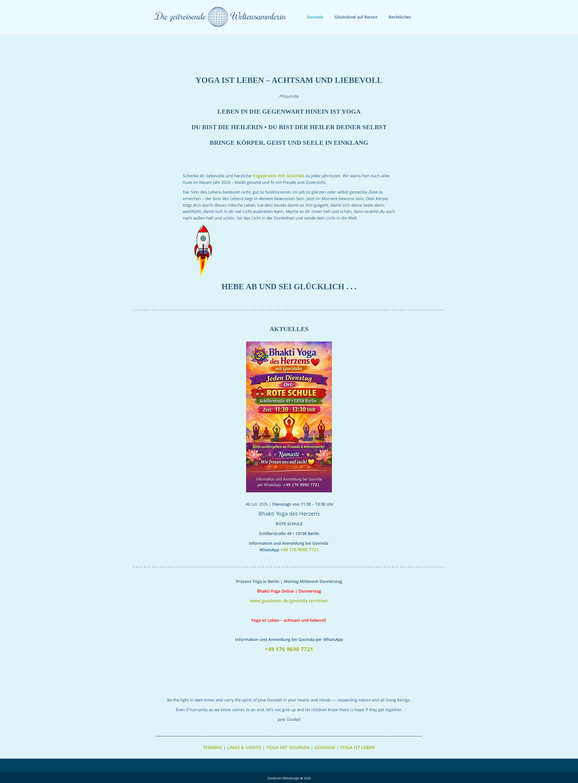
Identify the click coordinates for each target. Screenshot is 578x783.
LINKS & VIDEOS (244, 747)
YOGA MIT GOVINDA (288, 747)
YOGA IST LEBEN (357, 747)
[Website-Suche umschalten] (423, 17)
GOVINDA (324, 747)
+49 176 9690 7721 (299, 550)
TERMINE (212, 747)
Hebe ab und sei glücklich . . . (289, 286)
